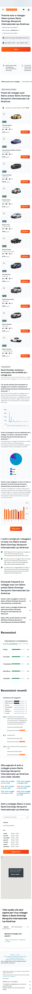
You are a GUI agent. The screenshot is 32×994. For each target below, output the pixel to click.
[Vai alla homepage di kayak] (11, 10)
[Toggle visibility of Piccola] (13, 474)
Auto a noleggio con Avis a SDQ (7, 782)
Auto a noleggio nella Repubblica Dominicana (15, 956)
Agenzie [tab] (6, 927)
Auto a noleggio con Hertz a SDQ (7, 787)
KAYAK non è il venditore (10, 981)
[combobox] (10, 27)
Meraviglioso (9, 701)
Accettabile (8, 707)
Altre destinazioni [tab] (17, 927)
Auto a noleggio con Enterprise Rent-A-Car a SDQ (23, 793)
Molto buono (9, 703)
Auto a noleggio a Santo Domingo (15, 958)
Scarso (7, 713)
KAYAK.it (13, 954)
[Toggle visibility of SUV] (12, 472)
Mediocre (8, 711)
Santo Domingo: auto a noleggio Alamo (15, 959)
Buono (7, 705)
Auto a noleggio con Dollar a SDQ (23, 787)
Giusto (7, 709)
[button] (3, 10)
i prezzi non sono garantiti (9, 976)
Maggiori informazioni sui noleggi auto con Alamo (15, 940)
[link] (16, 529)
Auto (18, 954)
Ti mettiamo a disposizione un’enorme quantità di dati (14, 985)
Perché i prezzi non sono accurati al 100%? (14, 988)
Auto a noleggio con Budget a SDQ (23, 782)
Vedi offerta (25, 132)
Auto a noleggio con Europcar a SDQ (7, 792)
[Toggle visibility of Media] (12, 469)
